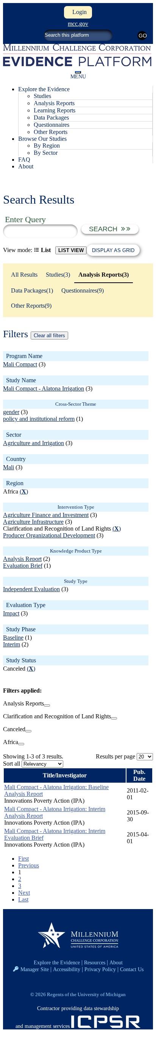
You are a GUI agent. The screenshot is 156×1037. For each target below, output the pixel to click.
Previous (28, 865)
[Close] (47, 705)
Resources (94, 962)
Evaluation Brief (22, 565)
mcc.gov (78, 23)
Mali (8, 467)
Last (23, 899)
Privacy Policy (100, 969)
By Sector (46, 152)
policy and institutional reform (39, 419)
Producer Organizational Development (49, 535)
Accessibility (66, 969)
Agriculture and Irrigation (33, 443)
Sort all (11, 763)
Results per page (115, 756)
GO (143, 36)
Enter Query (25, 219)
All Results (24, 274)
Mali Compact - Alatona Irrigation (43, 388)
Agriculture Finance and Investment (46, 515)
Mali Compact (20, 364)
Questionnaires (51, 124)
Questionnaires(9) (82, 290)
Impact (11, 613)
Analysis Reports (54, 103)
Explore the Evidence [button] (44, 89)
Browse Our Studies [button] (42, 138)
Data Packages (51, 117)
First (23, 858)
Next (24, 892)
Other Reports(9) (31, 305)
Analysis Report (22, 559)
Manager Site (34, 969)
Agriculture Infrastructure (33, 521)
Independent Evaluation (31, 589)
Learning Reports (54, 110)
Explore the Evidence (57, 962)
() (24, 491)
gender (11, 412)
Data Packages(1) (32, 290)
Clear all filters (49, 335)
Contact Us (132, 969)
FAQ (24, 159)
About (25, 166)
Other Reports (50, 132)
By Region (47, 145)
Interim (11, 644)
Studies (42, 96)
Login (78, 12)
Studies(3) (58, 274)
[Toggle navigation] (78, 72)
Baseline (13, 637)
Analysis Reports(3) (103, 274)
